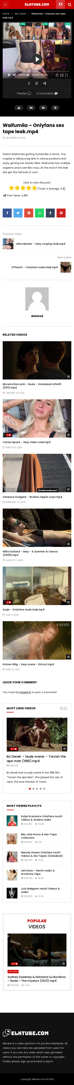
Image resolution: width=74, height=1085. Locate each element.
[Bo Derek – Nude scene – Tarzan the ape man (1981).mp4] (37, 735)
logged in (25, 692)
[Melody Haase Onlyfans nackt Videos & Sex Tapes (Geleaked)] (12, 857)
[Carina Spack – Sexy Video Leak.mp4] (37, 418)
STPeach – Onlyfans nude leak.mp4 (34, 267)
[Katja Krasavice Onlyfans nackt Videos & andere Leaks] (12, 820)
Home (6, 13)
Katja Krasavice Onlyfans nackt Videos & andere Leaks (41, 818)
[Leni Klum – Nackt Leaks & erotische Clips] (12, 875)
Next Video (64, 257)
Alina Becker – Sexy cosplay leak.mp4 (40, 244)
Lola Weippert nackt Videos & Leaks (40, 890)
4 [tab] (40, 789)
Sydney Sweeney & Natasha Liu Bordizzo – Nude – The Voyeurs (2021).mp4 (37, 979)
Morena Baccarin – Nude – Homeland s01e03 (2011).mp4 (32, 385)
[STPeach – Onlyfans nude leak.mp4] (66, 267)
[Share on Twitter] (17, 213)
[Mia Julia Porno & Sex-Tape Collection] (12, 838)
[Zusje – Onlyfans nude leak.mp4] (37, 586)
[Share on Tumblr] (50, 213)
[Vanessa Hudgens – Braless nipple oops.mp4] (37, 473)
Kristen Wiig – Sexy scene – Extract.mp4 (28, 664)
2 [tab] (33, 789)
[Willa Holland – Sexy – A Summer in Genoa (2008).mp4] (37, 528)
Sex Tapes (20, 13)
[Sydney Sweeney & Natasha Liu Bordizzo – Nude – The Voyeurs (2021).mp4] (37, 950)
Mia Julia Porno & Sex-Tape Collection (39, 836)
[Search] (69, 4)
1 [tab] (30, 789)
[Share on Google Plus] (28, 213)
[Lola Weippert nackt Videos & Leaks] (12, 893)
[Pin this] (61, 213)
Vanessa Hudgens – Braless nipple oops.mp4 (32, 497)
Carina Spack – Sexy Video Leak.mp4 (27, 442)
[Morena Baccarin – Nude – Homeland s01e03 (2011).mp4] (37, 360)
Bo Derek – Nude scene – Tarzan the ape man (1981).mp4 (36, 758)
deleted (37, 316)
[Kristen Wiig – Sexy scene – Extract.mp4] (37, 640)
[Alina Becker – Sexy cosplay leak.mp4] (8, 243)
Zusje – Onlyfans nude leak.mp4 (24, 609)
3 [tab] (37, 789)
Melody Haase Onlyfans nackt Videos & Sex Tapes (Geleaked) (42, 854)
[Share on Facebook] (7, 213)
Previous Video (12, 234)
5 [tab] (44, 789)
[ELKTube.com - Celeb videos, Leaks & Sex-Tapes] (37, 4)
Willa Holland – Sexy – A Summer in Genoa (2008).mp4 (30, 553)
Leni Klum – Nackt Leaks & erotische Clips (38, 872)
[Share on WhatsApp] (39, 213)
